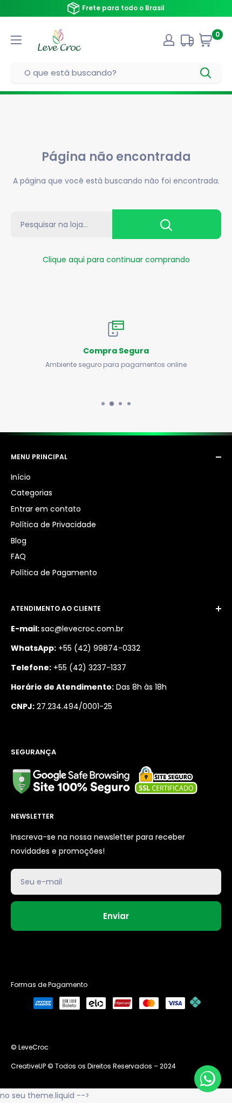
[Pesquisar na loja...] (166, 224)
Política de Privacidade (53, 524)
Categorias (31, 492)
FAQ (18, 556)
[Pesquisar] (206, 73)
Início (21, 477)
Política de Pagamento (54, 572)
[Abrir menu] (16, 40)
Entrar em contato (46, 508)
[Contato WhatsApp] (207, 1078)
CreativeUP (28, 1066)
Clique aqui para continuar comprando (116, 259)
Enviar (116, 916)
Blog (18, 540)
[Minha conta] (168, 40)
